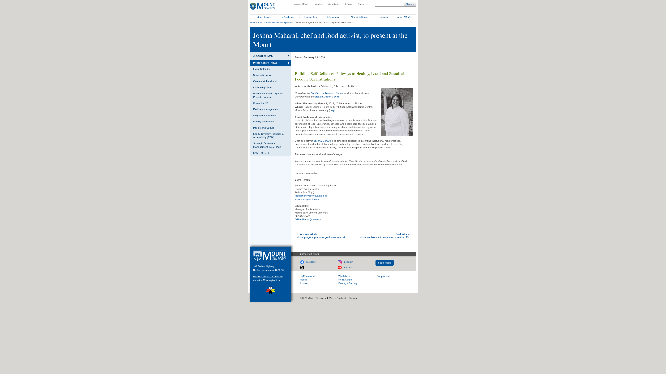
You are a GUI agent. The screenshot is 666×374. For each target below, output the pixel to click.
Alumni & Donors (360, 17)
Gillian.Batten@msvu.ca (308, 219)
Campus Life (310, 17)
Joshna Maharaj (322, 140)
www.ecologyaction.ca (307, 199)
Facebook (310, 262)
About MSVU (404, 17)
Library (348, 4)
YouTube (348, 267)
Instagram (348, 262)
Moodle (318, 4)
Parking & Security (347, 283)
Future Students (263, 17)
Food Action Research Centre (327, 93)
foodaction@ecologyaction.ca (311, 195)
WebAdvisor (333, 4)
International (333, 17)
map (332, 110)
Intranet (304, 283)
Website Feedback (337, 298)
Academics (289, 17)
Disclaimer (321, 298)
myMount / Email (301, 4)
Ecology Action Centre (327, 96)
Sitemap (353, 298)
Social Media (384, 262)
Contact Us (363, 4)
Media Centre (345, 279)
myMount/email (307, 276)
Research (383, 17)
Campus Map (383, 276)
